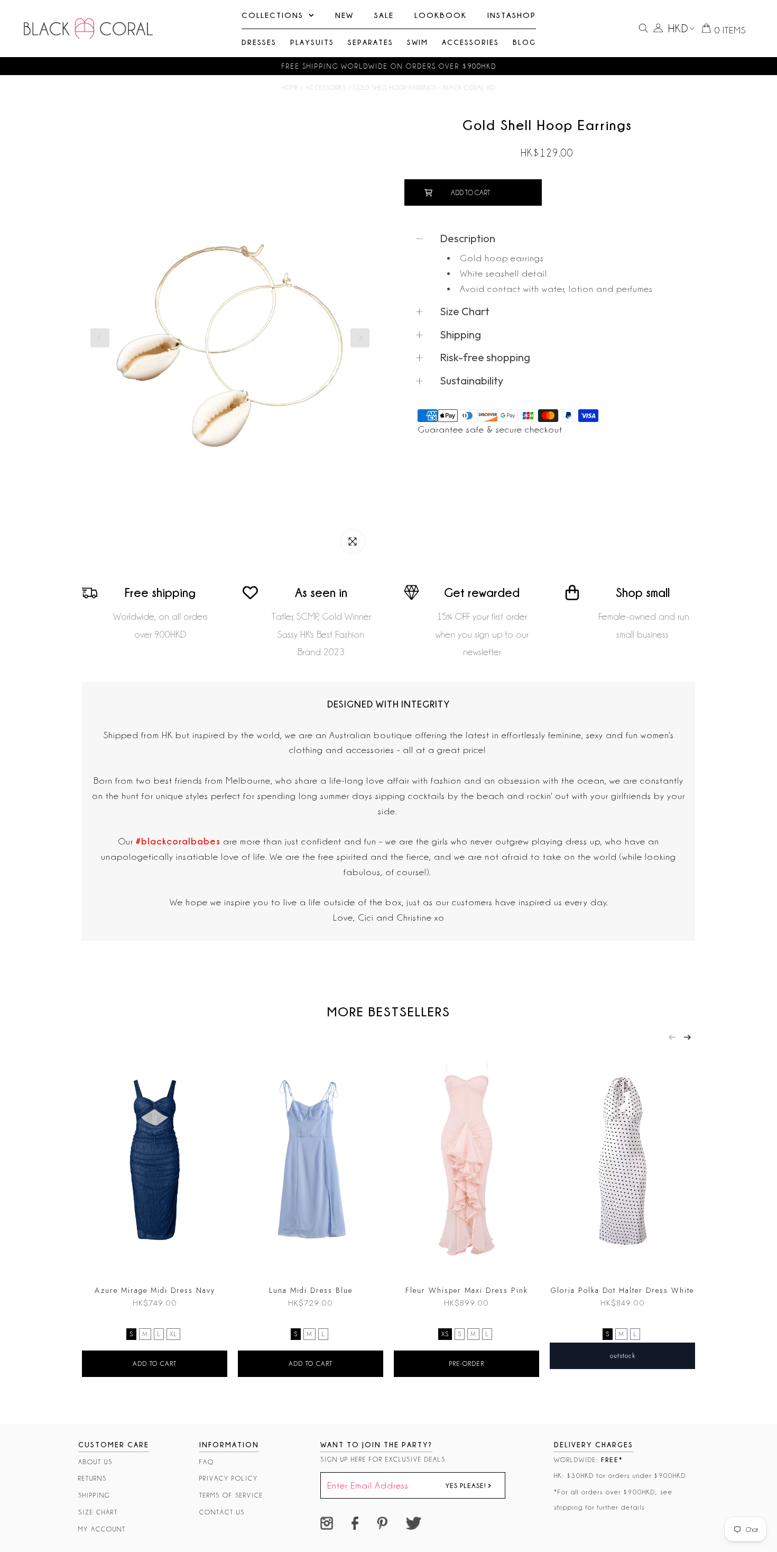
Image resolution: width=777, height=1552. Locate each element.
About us (95, 1461)
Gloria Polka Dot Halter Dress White (622, 1290)
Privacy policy (228, 1478)
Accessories (470, 42)
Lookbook (440, 15)
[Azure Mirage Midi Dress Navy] (154, 1162)
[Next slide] (687, 1037)
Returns (92, 1478)
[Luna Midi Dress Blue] (310, 1162)
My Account (102, 1529)
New (344, 15)
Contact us (222, 1512)
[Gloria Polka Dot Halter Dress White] (622, 1162)
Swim (417, 42)
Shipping (94, 1495)
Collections (272, 15)
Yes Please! (466, 1485)
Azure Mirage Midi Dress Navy (155, 1290)
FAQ (206, 1461)
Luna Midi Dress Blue (311, 1290)
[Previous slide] (672, 1037)
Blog (524, 42)
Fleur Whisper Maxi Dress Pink (466, 1290)
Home (290, 88)
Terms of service (231, 1495)
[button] (359, 337)
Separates (370, 42)
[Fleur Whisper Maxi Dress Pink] (466, 1162)
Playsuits (312, 42)
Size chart (98, 1512)
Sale (384, 15)
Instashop (511, 15)
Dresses (259, 42)
